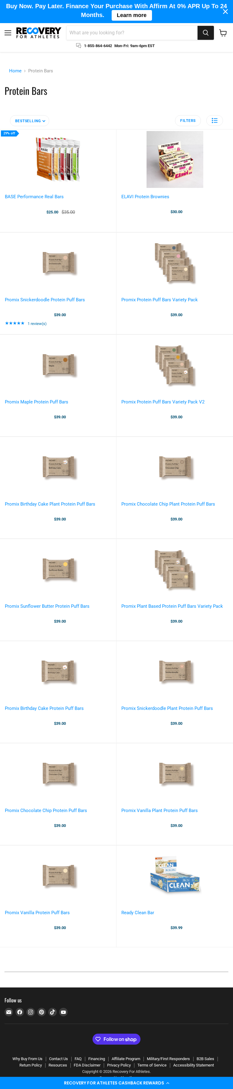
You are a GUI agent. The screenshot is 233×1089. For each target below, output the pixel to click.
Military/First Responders (168, 1058)
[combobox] (132, 33)
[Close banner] (225, 11)
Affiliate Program (126, 1058)
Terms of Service (152, 1065)
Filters (188, 121)
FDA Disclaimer (87, 1065)
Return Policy (30, 1065)
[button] (116, 1083)
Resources (58, 1065)
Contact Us (58, 1058)
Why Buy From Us (27, 1058)
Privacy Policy (119, 1065)
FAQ (78, 1058)
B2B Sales (205, 1058)
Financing (96, 1058)
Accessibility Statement (193, 1065)
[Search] (206, 33)
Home (15, 71)
